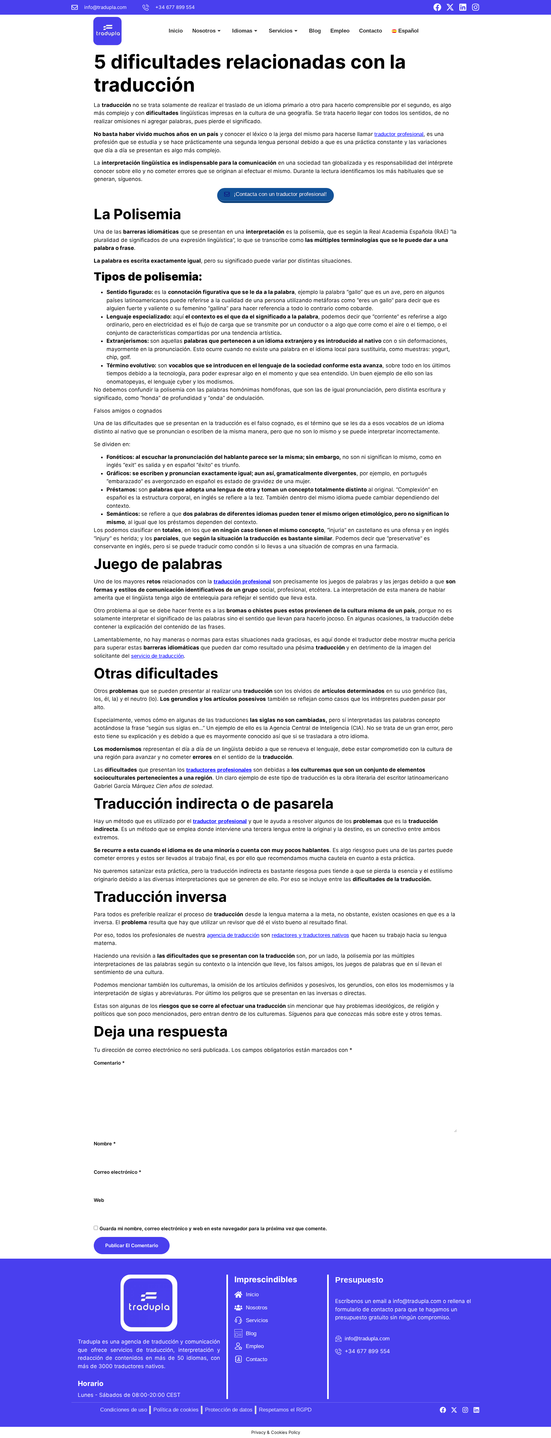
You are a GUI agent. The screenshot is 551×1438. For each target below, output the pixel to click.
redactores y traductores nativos (310, 935)
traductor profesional (398, 134)
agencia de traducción (233, 935)
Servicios (280, 31)
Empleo (339, 31)
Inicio (176, 31)
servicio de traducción (157, 656)
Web (99, 1200)
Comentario (109, 1063)
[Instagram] (476, 7)
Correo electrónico (117, 1172)
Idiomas (242, 31)
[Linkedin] (463, 7)
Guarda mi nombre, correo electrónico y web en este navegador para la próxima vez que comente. (213, 1228)
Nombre (105, 1144)
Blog (315, 31)
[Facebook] (437, 7)
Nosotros (204, 31)
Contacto (370, 31)
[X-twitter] (450, 7)
